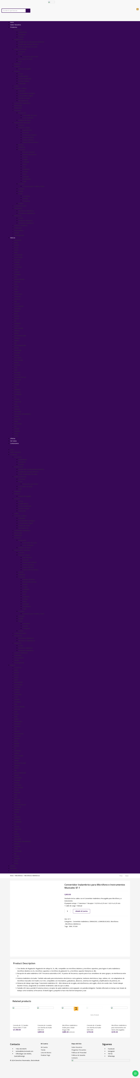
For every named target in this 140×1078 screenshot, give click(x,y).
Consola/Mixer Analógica (26, 93)
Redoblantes (27, 179)
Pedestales (18, 228)
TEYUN (16, 399)
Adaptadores (22, 32)
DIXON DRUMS (19, 279)
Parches (25, 172)
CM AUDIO (18, 267)
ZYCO (16, 434)
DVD (15, 284)
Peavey (16, 355)
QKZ (15, 370)
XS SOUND (18, 424)
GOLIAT (17, 304)
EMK (15, 289)
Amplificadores (23, 76)
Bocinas (17, 71)
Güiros (25, 164)
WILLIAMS (17, 412)
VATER (16, 407)
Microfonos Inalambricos (26, 213)
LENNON (17, 323)
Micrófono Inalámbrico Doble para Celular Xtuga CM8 (69, 1027)
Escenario (17, 110)
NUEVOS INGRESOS (21, 225)
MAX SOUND (18, 328)
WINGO (16, 416)
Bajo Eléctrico (27, 130)
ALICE (16, 247)
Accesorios (18, 30)
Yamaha (17, 431)
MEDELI (17, 331)
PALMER (17, 353)
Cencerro (21, 125)
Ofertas (12, 438)
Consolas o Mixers (20, 88)
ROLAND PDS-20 (20, 377)
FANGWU (17, 296)
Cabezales (21, 91)
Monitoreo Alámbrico (25, 221)
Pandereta (26, 169)
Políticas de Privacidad (79, 1053)
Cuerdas (21, 37)
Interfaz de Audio (24, 98)
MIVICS (16, 341)
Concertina (26, 196)
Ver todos (13, 441)
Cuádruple (26, 162)
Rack (20, 61)
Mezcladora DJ (23, 101)
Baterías (17, 66)
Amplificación (18, 39)
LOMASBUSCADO (20, 206)
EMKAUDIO (18, 108)
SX (15, 397)
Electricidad (18, 105)
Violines (20, 203)
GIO (15, 301)
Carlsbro (17, 265)
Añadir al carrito (81, 911)
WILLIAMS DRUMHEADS (22, 414)
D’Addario (17, 274)
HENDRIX (17, 309)
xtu (15, 426)
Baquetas (17, 64)
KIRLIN (16, 318)
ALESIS (16, 245)
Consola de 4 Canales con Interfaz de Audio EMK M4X (94, 1027)
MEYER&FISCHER (20, 336)
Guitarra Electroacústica (30, 142)
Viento (20, 194)
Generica (17, 299)
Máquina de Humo (24, 120)
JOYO (16, 314)
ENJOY (16, 292)
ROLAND (17, 375)
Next (126, 876)
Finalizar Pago (45, 1055)
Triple (24, 181)
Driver (20, 54)
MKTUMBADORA (20, 345)
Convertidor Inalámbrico (22, 103)
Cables (16, 86)
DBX (15, 277)
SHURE (16, 233)
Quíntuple (26, 176)
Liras (24, 167)
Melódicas (21, 147)
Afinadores (22, 34)
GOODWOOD (18, 306)
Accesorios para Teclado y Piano (33, 186)
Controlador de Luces (30, 115)
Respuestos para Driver (30, 57)
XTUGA (16, 429)
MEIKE (16, 333)
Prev (121, 876)
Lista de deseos (46, 1053)
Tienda (43, 1050)
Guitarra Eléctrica (28, 140)
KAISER (16, 316)
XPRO (16, 421)
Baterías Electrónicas (29, 154)
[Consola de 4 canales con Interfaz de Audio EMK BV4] (45, 1015)
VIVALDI (17, 409)
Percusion (21, 150)
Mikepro (17, 338)
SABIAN (17, 382)
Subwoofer (22, 83)
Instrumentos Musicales (22, 123)
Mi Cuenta (44, 1047)
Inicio (12, 22)
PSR (15, 367)
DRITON (17, 282)
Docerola (26, 132)
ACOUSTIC (17, 240)
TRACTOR (17, 402)
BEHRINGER (18, 255)
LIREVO (16, 326)
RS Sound (17, 380)
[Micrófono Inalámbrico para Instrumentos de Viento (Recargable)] (119, 1015)
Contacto (75, 1058)
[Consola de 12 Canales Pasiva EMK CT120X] (21, 1015)
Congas (25, 159)
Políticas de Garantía (78, 1055)
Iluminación (22, 113)
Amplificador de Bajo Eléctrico (28, 44)
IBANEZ (17, 311)
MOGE (16, 348)
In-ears (20, 218)
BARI (16, 252)
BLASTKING (18, 257)
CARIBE (16, 262)
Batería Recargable (24, 69)
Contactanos (14, 443)
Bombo (25, 157)
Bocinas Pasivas (23, 81)
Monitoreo (17, 216)
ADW (16, 243)
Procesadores (19, 230)
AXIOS (16, 250)
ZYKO (16, 436)
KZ (15, 321)
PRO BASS (17, 358)
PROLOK (17, 365)
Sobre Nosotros (15, 25)
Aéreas (20, 74)
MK (15, 343)
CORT (16, 270)
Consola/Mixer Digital (25, 96)
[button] (136, 10)
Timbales (21, 189)
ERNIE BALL (18, 294)
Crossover (21, 52)
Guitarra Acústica (28, 137)
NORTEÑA (17, 350)
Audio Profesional (20, 49)
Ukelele (20, 191)
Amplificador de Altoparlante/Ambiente (31, 42)
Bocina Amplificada (24, 79)
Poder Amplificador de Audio (27, 47)
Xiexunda (17, 419)
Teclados (21, 184)
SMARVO (17, 389)
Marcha (20, 145)
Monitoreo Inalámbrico (26, 223)
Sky (15, 387)
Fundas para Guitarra (29, 135)
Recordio (17, 372)
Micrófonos (18, 208)
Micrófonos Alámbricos (26, 211)
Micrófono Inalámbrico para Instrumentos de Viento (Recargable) (119, 1027)
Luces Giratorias (28, 118)
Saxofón (25, 199)
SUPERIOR (17, 394)
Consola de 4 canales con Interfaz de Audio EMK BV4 (45, 1027)
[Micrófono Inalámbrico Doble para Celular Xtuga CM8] (70, 1015)
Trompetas (26, 201)
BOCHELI (17, 260)
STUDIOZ (17, 392)
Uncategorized (19, 235)
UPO (15, 404)
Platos (25, 174)
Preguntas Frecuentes (79, 1050)
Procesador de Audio (25, 59)
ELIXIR (16, 287)
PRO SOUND (18, 360)
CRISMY (17, 272)
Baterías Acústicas (29, 152)
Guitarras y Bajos (24, 128)
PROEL (16, 363)
